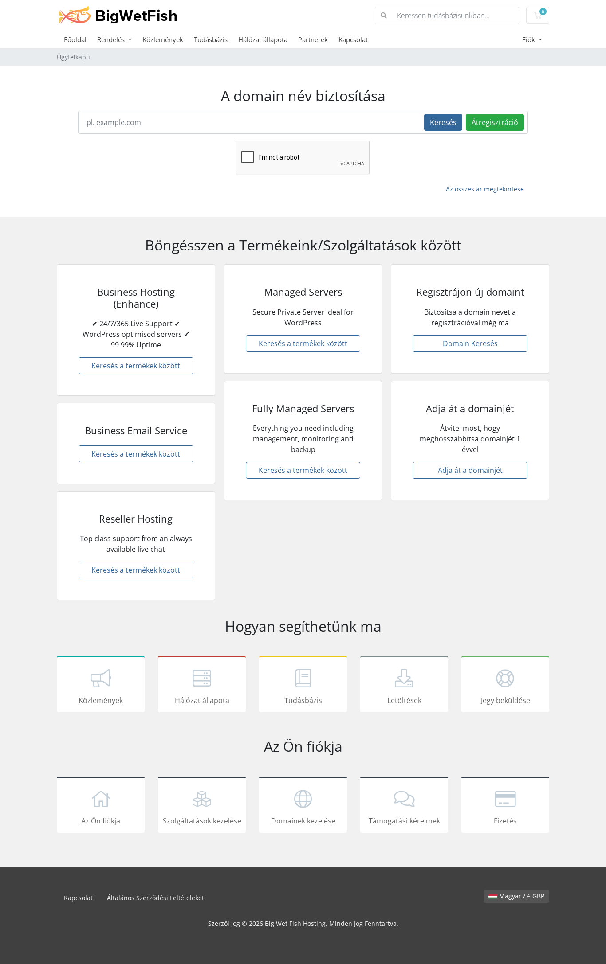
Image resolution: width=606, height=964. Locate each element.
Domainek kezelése (303, 821)
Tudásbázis (211, 39)
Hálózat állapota (262, 39)
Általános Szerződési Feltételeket (155, 898)
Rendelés (111, 39)
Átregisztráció (495, 122)
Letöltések (404, 700)
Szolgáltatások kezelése (202, 821)
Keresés (443, 122)
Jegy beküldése (505, 700)
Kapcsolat (353, 39)
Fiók (529, 39)
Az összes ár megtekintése (485, 189)
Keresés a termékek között (135, 366)
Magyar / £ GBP (520, 896)
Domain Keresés (470, 343)
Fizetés (505, 821)
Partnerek (313, 39)
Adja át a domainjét (470, 470)
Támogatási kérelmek (404, 821)
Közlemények (162, 39)
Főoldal (75, 39)
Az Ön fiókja (100, 821)
